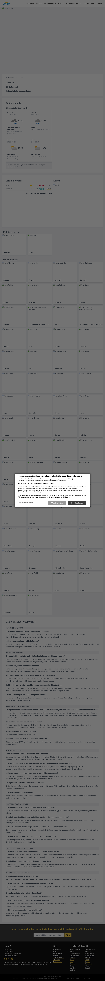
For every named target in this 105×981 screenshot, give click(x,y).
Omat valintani (57, 503)
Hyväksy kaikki (77, 503)
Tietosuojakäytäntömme (25, 503)
